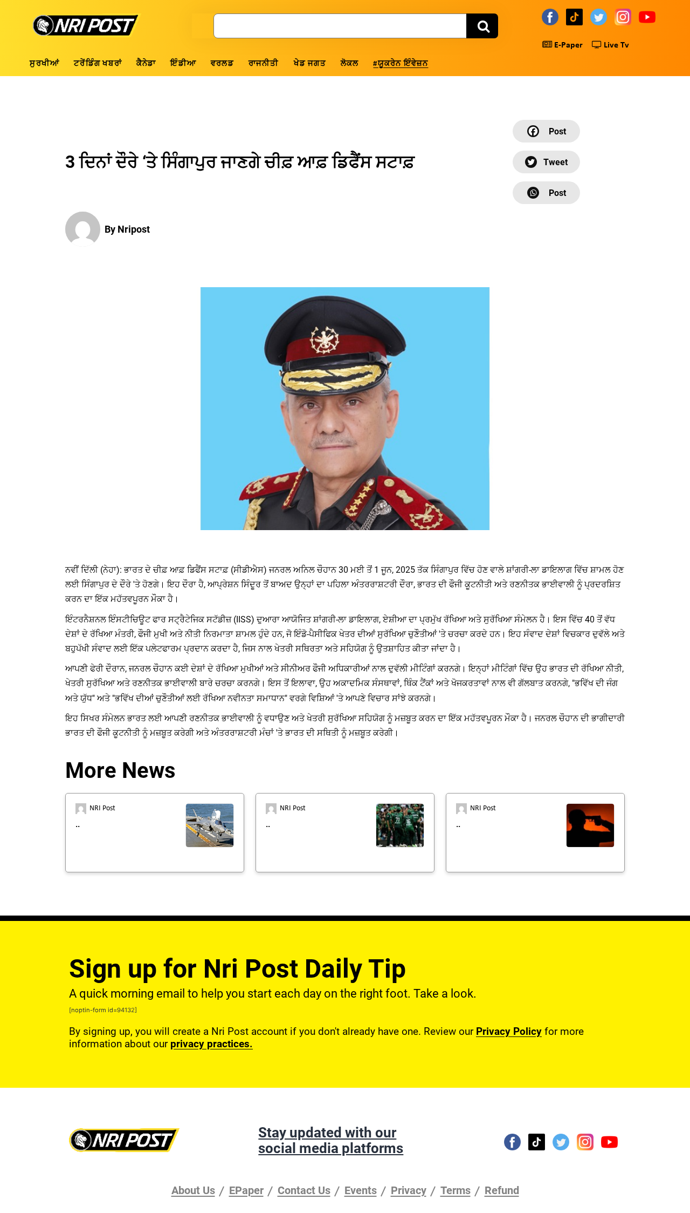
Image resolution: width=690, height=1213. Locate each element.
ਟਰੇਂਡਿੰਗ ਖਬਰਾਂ (98, 64)
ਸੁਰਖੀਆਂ (44, 64)
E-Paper (567, 45)
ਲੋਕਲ (350, 64)
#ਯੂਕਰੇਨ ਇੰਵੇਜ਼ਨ (400, 64)
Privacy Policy (509, 1031)
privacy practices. (211, 1044)
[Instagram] (624, 17)
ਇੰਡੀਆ (183, 64)
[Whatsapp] (546, 192)
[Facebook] (552, 17)
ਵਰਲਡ (222, 64)
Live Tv (615, 45)
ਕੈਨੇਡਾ (146, 64)
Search (482, 25)
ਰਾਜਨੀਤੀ (264, 64)
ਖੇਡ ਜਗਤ (310, 64)
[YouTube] (649, 17)
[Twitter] (600, 17)
